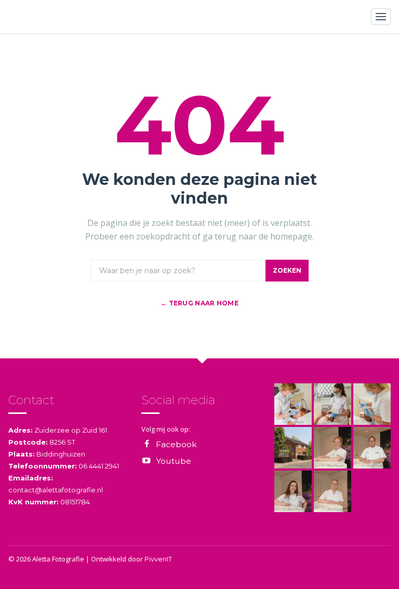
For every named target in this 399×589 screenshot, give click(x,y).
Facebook (176, 444)
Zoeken (287, 270)
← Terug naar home (199, 303)
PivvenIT (158, 559)
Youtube (173, 461)
